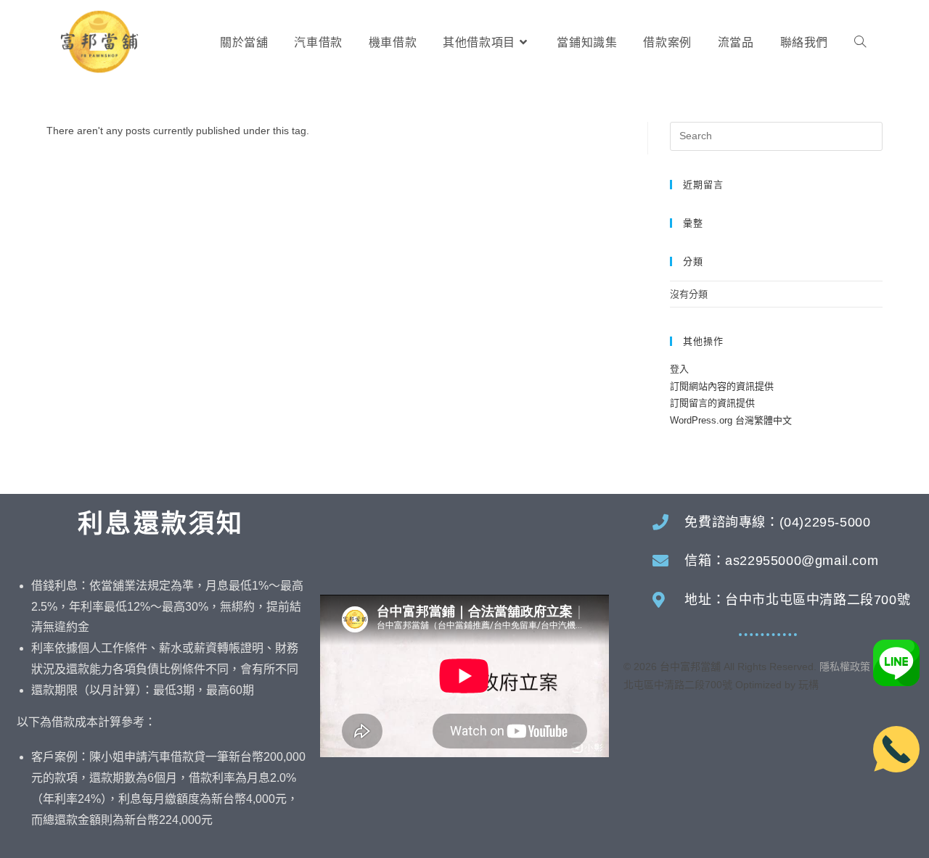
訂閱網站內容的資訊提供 (722, 386)
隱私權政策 (844, 666)
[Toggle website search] (860, 43)
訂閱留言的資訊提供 (712, 402)
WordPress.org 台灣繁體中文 (731, 420)
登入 (679, 368)
